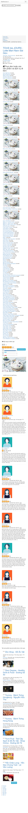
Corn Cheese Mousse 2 (8, 231)
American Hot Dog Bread (8, 324)
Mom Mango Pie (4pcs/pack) (9, 298)
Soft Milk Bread (6, 290)
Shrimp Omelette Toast (7, 319)
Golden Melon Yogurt (7, 327)
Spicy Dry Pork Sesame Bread (9, 276)
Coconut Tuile (6, 336)
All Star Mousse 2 (6, 226)
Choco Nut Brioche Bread (8, 306)
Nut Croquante (6, 334)
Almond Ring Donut (7, 74)
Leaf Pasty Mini (6, 292)
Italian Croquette (6, 270)
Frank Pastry (5, 323)
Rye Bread (5, 264)
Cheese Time (5, 333)
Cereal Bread (5, 301)
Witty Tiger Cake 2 (7, 249)
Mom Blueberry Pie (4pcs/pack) (9, 281)
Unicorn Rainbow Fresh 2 (8, 236)
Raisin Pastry (5, 293)
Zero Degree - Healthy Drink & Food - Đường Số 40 (14, 672)
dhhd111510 (5, 498)
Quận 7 (9, 59)
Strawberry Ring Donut (7, 76)
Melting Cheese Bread (7, 305)
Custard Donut (6, 267)
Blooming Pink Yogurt (7, 329)
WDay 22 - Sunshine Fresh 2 (9, 222)
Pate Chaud (5, 271)
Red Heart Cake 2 (6, 246)
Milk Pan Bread (6, 262)
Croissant (5, 261)
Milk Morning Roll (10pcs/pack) (9, 263)
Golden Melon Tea (7, 328)
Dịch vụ (4, 795)
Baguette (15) (6, 284)
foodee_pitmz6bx (6, 523)
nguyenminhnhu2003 (7, 703)
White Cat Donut (6, 75)
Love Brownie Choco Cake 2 (9, 251)
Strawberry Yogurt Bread (8, 314)
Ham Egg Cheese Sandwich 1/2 (9, 311)
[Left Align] (3, 347)
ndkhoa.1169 (5, 725)
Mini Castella (5, 332)
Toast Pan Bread (6, 277)
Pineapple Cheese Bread (8, 317)
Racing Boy (5, 288)
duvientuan (5, 657)
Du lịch (4, 787)
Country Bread (6, 273)
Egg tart (4, 259)
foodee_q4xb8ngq (7, 476)
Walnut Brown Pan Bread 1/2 (9, 286)
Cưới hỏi (4, 788)
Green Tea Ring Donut (7, 78)
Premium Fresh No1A (7, 245)
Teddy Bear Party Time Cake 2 (9, 239)
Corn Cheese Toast (7, 303)
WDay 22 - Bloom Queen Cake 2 (9, 224)
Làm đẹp (4, 789)
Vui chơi (4, 791)
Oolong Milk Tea (6, 228)
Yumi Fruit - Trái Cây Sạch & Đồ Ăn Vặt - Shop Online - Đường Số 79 (14, 740)
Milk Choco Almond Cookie (8, 337)
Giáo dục (4, 793)
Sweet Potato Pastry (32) (8, 302)
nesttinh (4, 772)
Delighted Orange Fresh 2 (8, 248)
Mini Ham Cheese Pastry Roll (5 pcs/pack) (11, 275)
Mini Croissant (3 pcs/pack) (8, 285)
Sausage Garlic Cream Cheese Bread (10, 321)
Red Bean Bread (6, 279)
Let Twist (5, 272)
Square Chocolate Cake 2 (8, 242)
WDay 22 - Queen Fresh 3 (8, 223)
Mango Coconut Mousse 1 (8, 235)
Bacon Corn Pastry (7, 320)
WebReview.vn (5, 1)
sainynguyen (5, 747)
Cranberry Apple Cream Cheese (9, 283)
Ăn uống (4, 785)
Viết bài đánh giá (21, 349)
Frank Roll (5, 266)
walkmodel (5, 581)
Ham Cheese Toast (7, 325)
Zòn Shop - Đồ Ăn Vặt (14, 651)
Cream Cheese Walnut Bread (9, 310)
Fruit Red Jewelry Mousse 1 (8, 232)
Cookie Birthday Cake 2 (8, 255)
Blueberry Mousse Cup (7, 254)
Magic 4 (4, 237)
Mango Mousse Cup (7, 258)
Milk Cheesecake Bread (8, 295)
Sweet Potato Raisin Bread (8, 299)
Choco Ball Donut (6, 73)
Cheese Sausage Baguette (8, 308)
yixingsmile (5, 634)
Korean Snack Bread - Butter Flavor (10, 307)
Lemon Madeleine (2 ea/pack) (9, 338)
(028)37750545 (7, 60)
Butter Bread (5, 312)
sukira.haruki (6, 553)
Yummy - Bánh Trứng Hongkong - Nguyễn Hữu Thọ (14, 697)
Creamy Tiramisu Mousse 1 (8, 233)
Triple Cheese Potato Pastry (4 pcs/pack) (11, 315)
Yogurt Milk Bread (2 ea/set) (8, 297)
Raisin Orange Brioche (7, 289)
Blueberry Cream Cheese (8, 280)
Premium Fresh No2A (7, 244)
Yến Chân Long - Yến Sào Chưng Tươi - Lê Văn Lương (13, 764)
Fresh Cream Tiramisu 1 (8, 227)
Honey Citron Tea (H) (7, 330)
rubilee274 (5, 602)
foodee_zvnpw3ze (6, 680)
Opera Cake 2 (6, 240)
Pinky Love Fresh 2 (7, 253)
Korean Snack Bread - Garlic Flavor (10, 209)
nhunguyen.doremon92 (8, 388)
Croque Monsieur (6, 268)
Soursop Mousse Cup (7, 257)
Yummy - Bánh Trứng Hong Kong (13, 719)
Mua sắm (4, 792)
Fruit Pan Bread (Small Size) (9, 316)
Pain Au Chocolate (7, 294)
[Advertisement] (14, 21)
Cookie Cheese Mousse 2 (8, 250)
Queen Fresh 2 (6, 241)
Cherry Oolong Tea (7, 229)
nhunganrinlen (6, 447)
